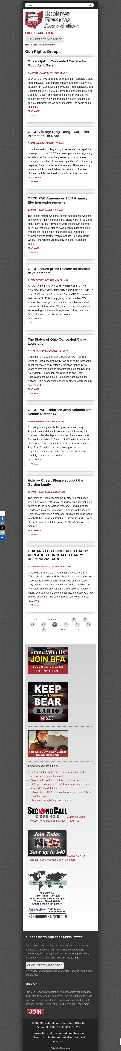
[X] (2, 528)
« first (36, 619)
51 (66, 624)
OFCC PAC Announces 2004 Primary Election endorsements (57, 200)
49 (43, 624)
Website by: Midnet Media (60, 1048)
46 (73, 619)
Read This (73, 820)
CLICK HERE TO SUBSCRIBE (44, 39)
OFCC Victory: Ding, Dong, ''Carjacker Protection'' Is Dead (58, 134)
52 (77, 624)
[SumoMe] (2, 537)
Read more (34, 111)
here (57, 45)
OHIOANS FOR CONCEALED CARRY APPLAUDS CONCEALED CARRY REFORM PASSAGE (58, 555)
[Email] (2, 532)
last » (77, 629)
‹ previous (51, 619)
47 (85, 619)
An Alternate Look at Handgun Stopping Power (57, 780)
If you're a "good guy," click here (57, 859)
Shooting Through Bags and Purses (51, 800)
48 (32, 624)
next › (64, 629)
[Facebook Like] (2, 523)
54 (44, 629)
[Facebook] (2, 518)
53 (88, 624)
